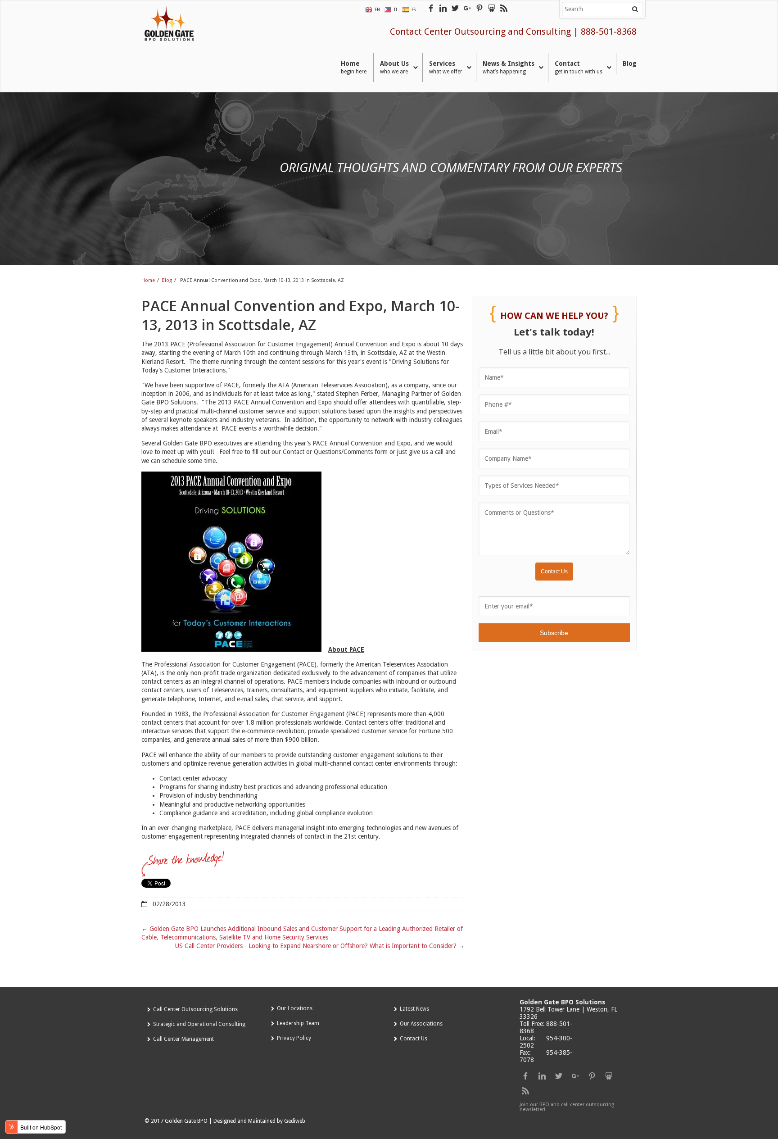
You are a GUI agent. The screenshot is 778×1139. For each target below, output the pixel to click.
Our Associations (421, 1024)
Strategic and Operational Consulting (199, 1024)
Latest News (414, 1009)
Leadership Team (298, 1023)
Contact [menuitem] (578, 67)
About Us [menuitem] (394, 67)
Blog (167, 280)
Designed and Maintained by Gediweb (259, 1121)
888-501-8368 (609, 31)
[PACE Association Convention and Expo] (234, 649)
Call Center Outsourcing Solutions (195, 1009)
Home (148, 280)
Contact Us (413, 1038)
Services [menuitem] (445, 67)
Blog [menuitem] (630, 63)
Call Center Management (183, 1039)
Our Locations (294, 1008)
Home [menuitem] (353, 67)
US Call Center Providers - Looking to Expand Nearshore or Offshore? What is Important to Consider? (316, 945)
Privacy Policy (294, 1038)
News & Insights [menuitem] (508, 67)
